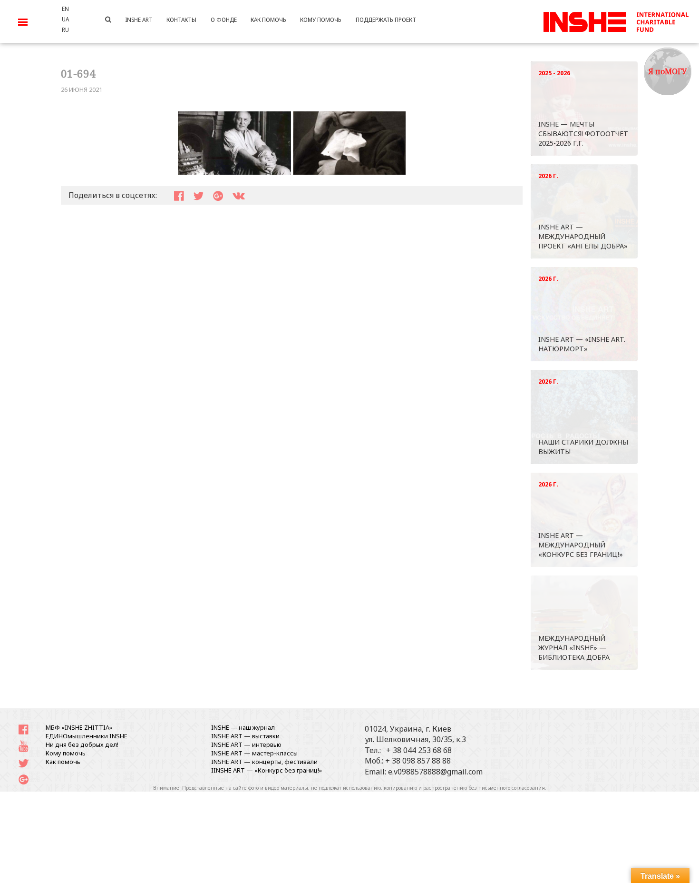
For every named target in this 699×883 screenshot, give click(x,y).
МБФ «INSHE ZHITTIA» (79, 727)
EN (65, 8)
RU (65, 29)
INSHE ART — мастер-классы (254, 753)
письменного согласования (511, 787)
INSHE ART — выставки (245, 736)
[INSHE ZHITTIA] (616, 20)
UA (65, 19)
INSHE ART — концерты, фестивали (264, 761)
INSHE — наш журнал (243, 727)
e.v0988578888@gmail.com (435, 771)
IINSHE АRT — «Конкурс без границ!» (266, 770)
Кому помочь (66, 753)
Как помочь (63, 761)
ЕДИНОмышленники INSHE (86, 736)
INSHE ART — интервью (246, 744)
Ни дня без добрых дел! (82, 744)
